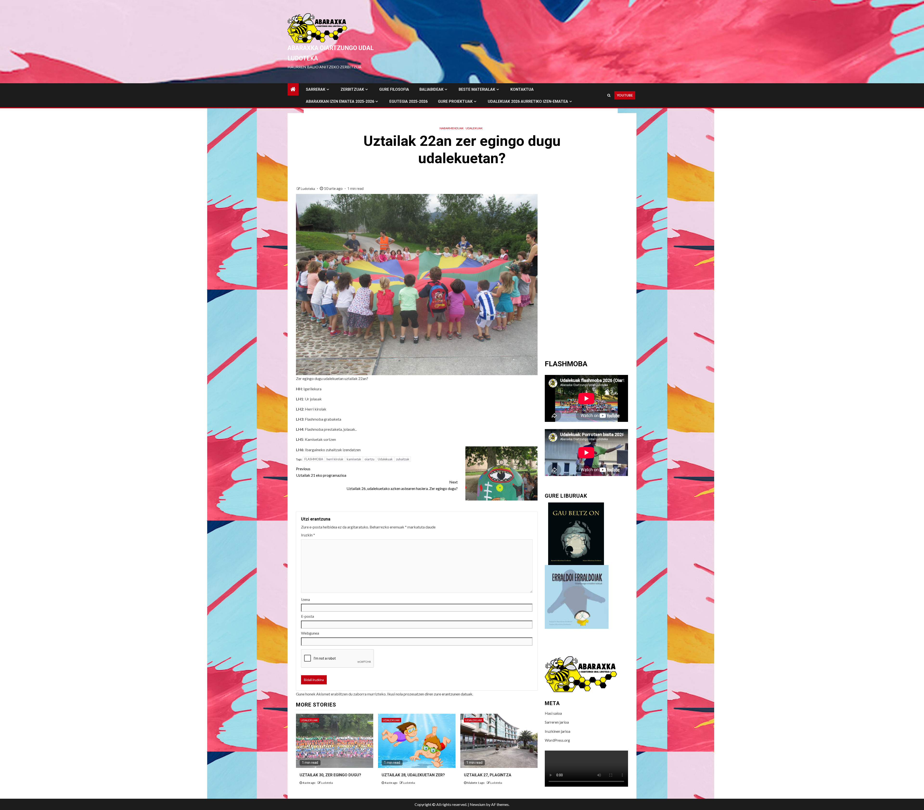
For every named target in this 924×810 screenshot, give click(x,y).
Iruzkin (308, 535)
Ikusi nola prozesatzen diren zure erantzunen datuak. (430, 694)
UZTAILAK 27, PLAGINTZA (487, 775)
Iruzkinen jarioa (557, 731)
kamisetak (354, 459)
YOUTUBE (625, 95)
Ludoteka (308, 188)
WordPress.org (557, 740)
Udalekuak (474, 128)
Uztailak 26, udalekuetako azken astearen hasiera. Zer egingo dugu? (402, 485)
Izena (305, 599)
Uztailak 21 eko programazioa (321, 471)
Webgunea (310, 633)
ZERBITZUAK (352, 89)
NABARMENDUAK (452, 128)
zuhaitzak (402, 459)
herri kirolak (335, 459)
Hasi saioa (553, 713)
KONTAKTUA (522, 89)
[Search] (609, 95)
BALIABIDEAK (431, 89)
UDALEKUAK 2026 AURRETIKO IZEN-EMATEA (528, 101)
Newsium (477, 804)
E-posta (307, 616)
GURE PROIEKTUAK (455, 101)
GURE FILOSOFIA (394, 89)
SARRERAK (315, 89)
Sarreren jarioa (557, 722)
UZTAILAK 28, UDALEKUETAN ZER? (413, 775)
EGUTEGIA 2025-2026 (408, 101)
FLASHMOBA (313, 459)
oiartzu (369, 459)
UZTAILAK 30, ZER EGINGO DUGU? (330, 775)
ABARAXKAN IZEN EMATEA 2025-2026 (340, 101)
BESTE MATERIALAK (477, 89)
